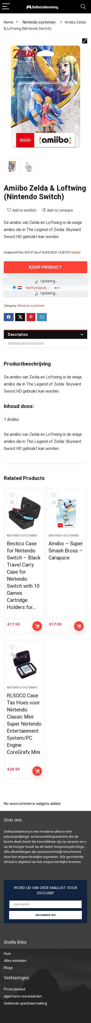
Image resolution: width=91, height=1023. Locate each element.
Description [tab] (18, 335)
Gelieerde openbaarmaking (25, 1003)
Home (8, 22)
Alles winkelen (15, 961)
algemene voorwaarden (23, 996)
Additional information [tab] (26, 343)
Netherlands (36, 287)
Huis (7, 954)
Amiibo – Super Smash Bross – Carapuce (66, 551)
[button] (84, 40)
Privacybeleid (14, 989)
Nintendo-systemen (39, 22)
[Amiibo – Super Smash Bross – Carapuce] (66, 513)
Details (75, 252)
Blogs (8, 968)
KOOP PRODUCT (45, 267)
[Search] (83, 6)
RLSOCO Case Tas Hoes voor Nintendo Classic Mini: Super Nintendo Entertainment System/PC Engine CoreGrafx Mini (24, 724)
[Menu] (6, 6)
